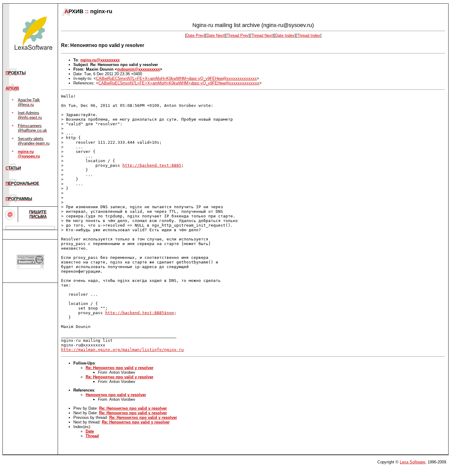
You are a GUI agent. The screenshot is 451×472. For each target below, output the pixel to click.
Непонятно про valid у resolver (116, 394)
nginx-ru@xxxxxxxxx (100, 60)
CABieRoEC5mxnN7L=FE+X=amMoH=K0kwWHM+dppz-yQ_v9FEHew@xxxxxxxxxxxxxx (176, 78)
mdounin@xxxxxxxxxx (138, 69)
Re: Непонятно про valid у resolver (119, 367)
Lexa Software (412, 462)
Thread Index (308, 35)
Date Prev (195, 35)
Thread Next (262, 35)
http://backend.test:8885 (151, 165)
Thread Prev (238, 35)
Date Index (285, 35)
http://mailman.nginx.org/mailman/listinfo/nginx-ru (122, 349)
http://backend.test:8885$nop (139, 312)
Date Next (215, 35)
